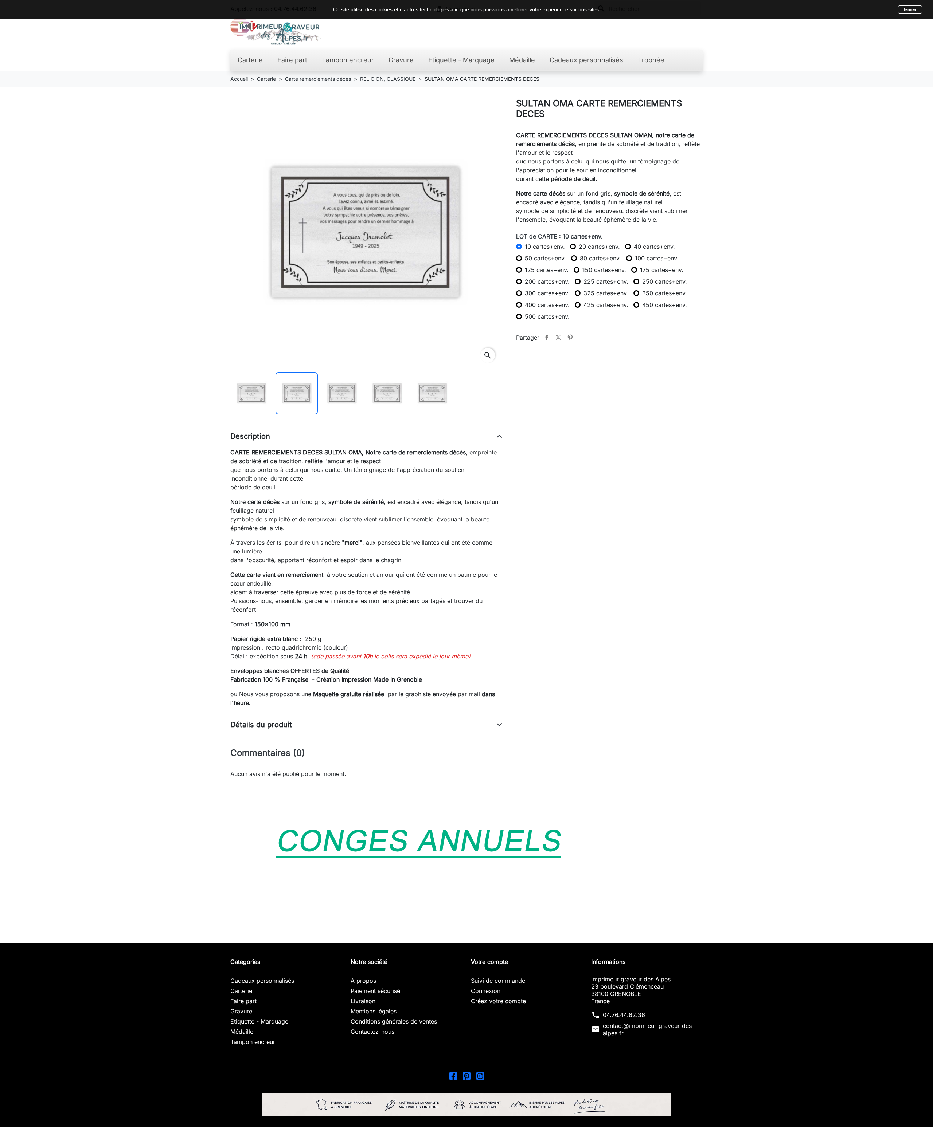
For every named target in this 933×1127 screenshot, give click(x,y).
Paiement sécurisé (375, 990)
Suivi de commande (498, 980)
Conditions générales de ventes (394, 1021)
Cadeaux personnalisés (262, 980)
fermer (910, 9)
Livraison (363, 1001)
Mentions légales (374, 1011)
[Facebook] (453, 1075)
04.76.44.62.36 (624, 1014)
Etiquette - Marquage (259, 1021)
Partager (546, 337)
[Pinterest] (467, 1075)
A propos (363, 980)
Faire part (243, 1001)
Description (250, 436)
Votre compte (489, 961)
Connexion (485, 990)
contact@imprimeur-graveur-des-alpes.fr (648, 1029)
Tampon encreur (252, 1041)
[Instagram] (480, 1075)
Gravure (241, 1011)
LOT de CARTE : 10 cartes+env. (559, 236)
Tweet (558, 337)
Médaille (241, 1031)
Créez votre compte (498, 1001)
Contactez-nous (372, 1031)
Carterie (241, 990)
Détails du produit (261, 724)
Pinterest (570, 337)
